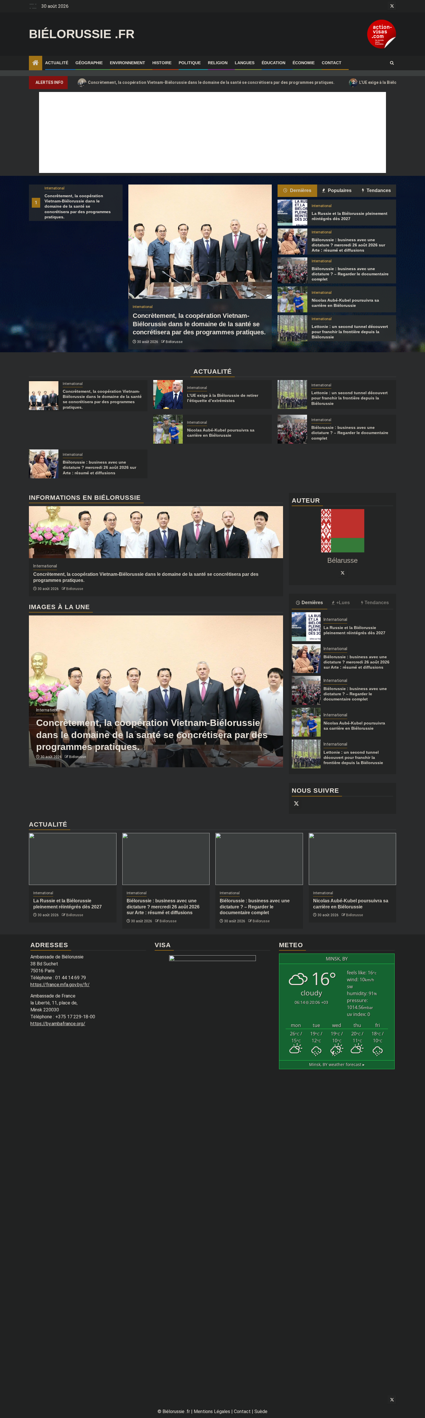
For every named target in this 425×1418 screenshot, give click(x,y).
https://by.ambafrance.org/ (57, 1023)
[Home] (35, 63)
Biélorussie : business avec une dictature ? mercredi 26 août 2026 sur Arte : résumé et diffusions (348, 244)
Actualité (56, 62)
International (54, 188)
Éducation (273, 62)
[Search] (392, 63)
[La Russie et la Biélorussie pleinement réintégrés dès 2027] (292, 213)
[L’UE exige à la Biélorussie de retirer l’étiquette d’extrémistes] (168, 394)
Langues (244, 62)
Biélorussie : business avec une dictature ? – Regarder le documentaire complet (350, 273)
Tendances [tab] (378, 190)
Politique (190, 62)
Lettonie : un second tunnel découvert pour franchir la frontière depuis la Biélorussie (350, 331)
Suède (260, 1411)
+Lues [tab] (343, 602)
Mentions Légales (212, 1411)
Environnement (127, 62)
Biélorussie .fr (81, 34)
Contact (331, 62)
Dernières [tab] (300, 190)
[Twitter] (342, 572)
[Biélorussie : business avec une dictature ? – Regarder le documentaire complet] (292, 270)
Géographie (89, 62)
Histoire (161, 62)
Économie (304, 62)
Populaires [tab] (339, 190)
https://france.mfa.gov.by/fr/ (60, 984)
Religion (218, 62)
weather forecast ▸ (337, 1064)
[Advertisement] (212, 132)
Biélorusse (174, 342)
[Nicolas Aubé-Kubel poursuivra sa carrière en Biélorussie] (292, 299)
